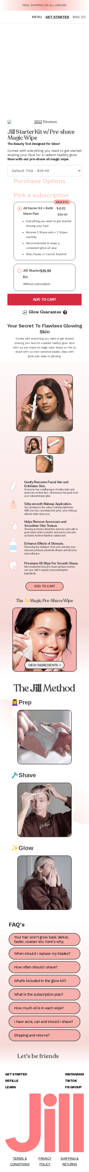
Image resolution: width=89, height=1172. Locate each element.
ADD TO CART (44, 586)
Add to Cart (44, 299)
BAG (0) (79, 17)
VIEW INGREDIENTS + (44, 665)
